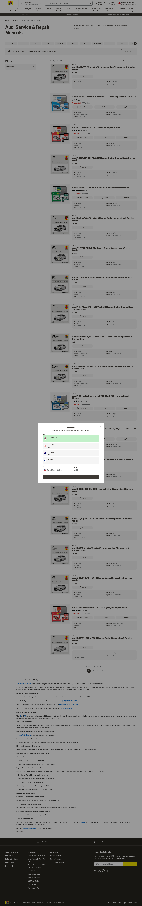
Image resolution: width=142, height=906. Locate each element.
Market (44, 467)
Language (75, 467)
